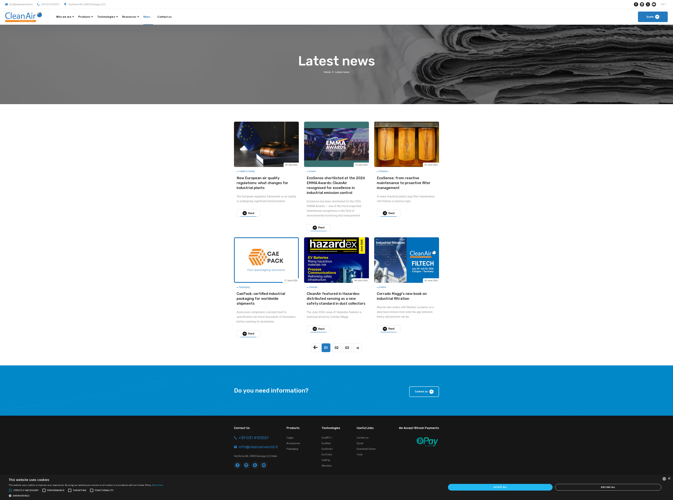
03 (347, 348)
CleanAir (313, 287)
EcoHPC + (327, 437)
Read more (157, 485)
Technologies (106, 16)
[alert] (336, 487)
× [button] (669, 478)
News (147, 16)
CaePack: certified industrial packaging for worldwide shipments (261, 299)
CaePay (326, 460)
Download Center (366, 448)
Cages (290, 437)
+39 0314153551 (50, 4)
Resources (129, 16)
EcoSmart (327, 448)
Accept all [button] (500, 487)
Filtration (383, 171)
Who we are (63, 16)
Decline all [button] (608, 487)
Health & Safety (247, 171)
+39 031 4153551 (253, 438)
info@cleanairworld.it (21, 4)
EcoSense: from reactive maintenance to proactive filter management (404, 183)
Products (84, 16)
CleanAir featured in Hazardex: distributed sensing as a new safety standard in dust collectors (336, 299)
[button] (86, 495)
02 (336, 348)
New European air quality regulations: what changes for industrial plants (262, 183)
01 (326, 348)
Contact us (164, 16)
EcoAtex (326, 443)
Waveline (327, 465)
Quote (360, 443)
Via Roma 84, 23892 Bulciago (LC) (87, 4)
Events (312, 171)
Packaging (244, 287)
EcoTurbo (327, 454)
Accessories (293, 443)
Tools (360, 454)
